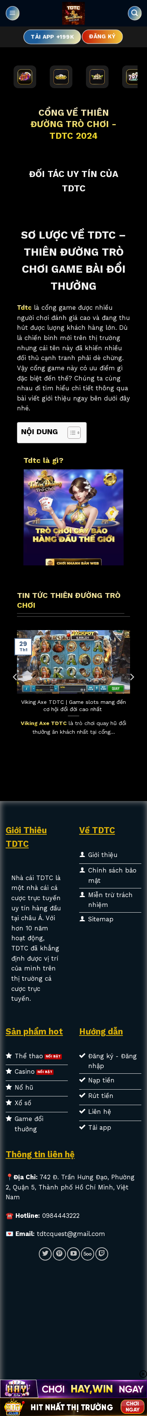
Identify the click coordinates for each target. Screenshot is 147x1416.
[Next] (131, 692)
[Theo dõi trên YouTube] (73, 1253)
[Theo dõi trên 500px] (87, 1253)
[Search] (134, 13)
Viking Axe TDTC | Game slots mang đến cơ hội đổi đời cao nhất (73, 705)
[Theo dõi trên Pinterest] (59, 1253)
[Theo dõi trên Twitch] (101, 1253)
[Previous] (15, 692)
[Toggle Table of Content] (70, 432)
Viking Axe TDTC (44, 723)
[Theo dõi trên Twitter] (45, 1253)
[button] (12, 13)
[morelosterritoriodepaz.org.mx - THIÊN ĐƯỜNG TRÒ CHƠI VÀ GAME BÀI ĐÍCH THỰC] (73, 13)
